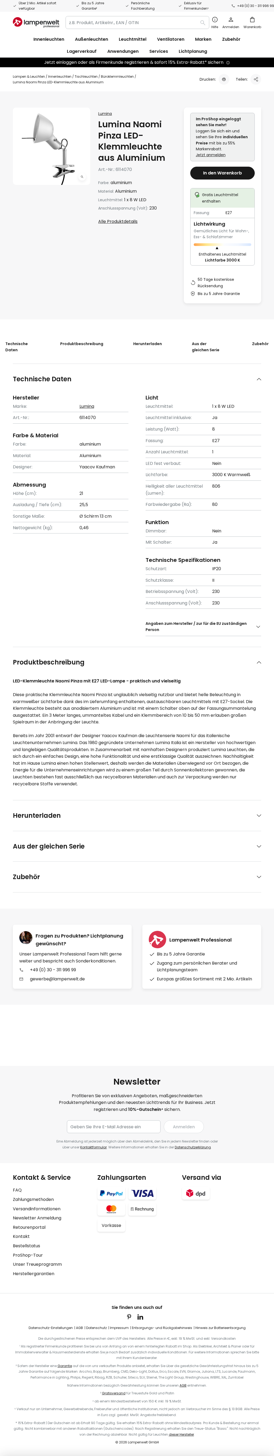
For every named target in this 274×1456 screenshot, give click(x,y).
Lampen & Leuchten (29, 76)
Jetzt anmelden (211, 155)
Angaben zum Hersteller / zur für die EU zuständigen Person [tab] (196, 626)
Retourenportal (29, 1227)
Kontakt (21, 1236)
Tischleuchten (86, 76)
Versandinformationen (36, 1209)
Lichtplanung (193, 51)
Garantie (65, 1366)
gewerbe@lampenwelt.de (57, 979)
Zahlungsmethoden (33, 1199)
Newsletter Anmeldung (37, 1218)
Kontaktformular (93, 1147)
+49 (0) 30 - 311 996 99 (255, 5)
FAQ (17, 1190)
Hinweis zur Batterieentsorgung (220, 1328)
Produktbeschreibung (81, 343)
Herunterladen (147, 343)
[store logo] (36, 22)
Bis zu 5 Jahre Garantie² (93, 6)
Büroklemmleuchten (117, 76)
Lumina (105, 113)
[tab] (137, 379)
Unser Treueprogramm (37, 1264)
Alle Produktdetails (118, 221)
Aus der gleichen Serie (205, 346)
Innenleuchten (59, 76)
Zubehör (260, 343)
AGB (79, 1328)
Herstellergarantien (33, 1274)
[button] (82, 177)
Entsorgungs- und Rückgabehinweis (162, 1328)
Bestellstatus (26, 1246)
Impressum (119, 1328)
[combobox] (137, 22)
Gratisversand (113, 1393)
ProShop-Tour (28, 1255)
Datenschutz (96, 1328)
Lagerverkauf (82, 51)
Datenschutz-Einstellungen (51, 1328)
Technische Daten (16, 346)
